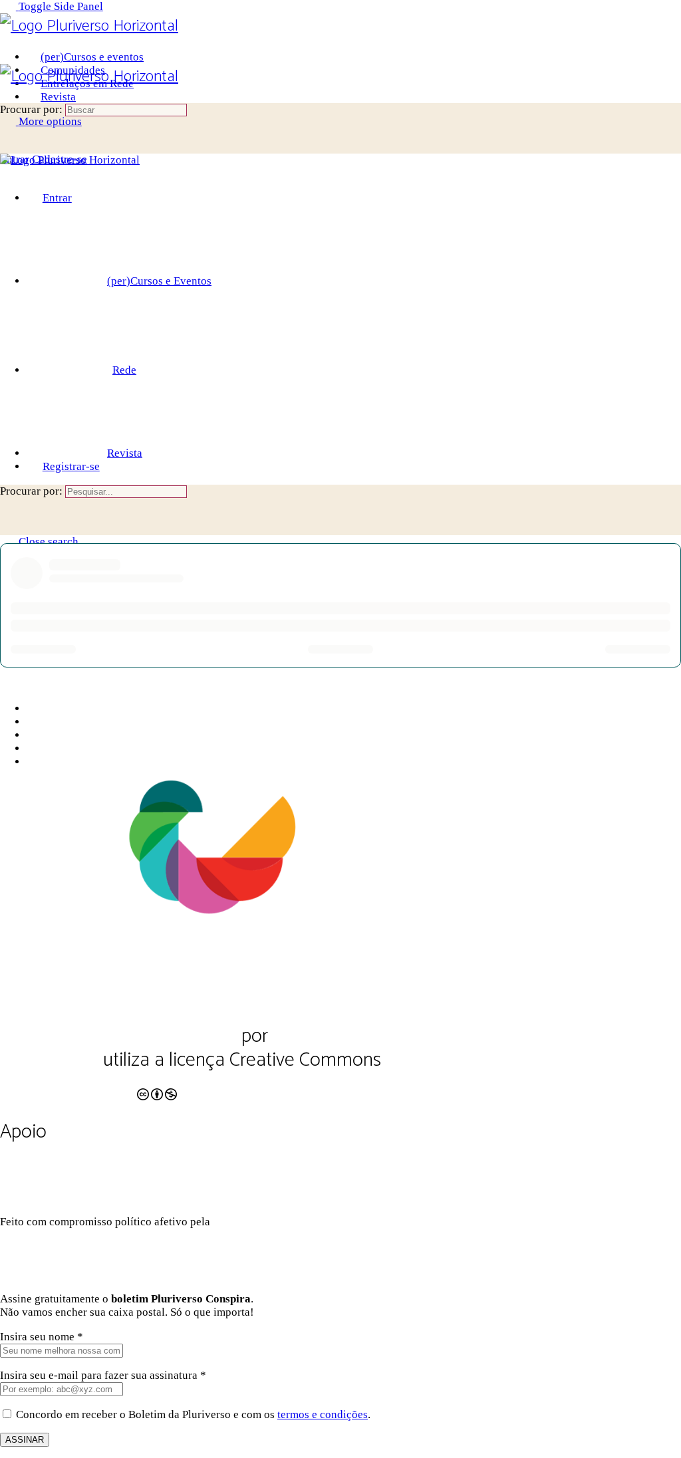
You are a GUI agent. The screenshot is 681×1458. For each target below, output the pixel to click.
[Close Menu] (8, 173)
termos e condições (322, 1414)
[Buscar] (8, 146)
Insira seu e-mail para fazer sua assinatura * (103, 1375)
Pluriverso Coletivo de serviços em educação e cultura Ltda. (321, 1048)
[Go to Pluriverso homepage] (89, 26)
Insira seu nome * (41, 1336)
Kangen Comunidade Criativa (302, 1221)
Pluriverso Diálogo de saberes (118, 1036)
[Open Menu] (8, 57)
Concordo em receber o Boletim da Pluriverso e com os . (193, 1414)
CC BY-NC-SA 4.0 (67, 1086)
